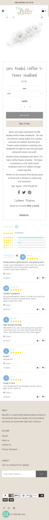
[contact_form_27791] (6, 514)
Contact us (23, 215)
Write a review (33, 206)
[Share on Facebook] (19, 193)
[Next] (13, 17)
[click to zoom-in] (42, 17)
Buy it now (24, 123)
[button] (8, 273)
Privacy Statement (9, 449)
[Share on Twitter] (24, 193)
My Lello (21, 514)
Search (5, 436)
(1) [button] (14, 242)
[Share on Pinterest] (29, 193)
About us (5, 440)
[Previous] (7, 17)
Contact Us (6, 445)
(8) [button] (14, 238)
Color (24, 89)
